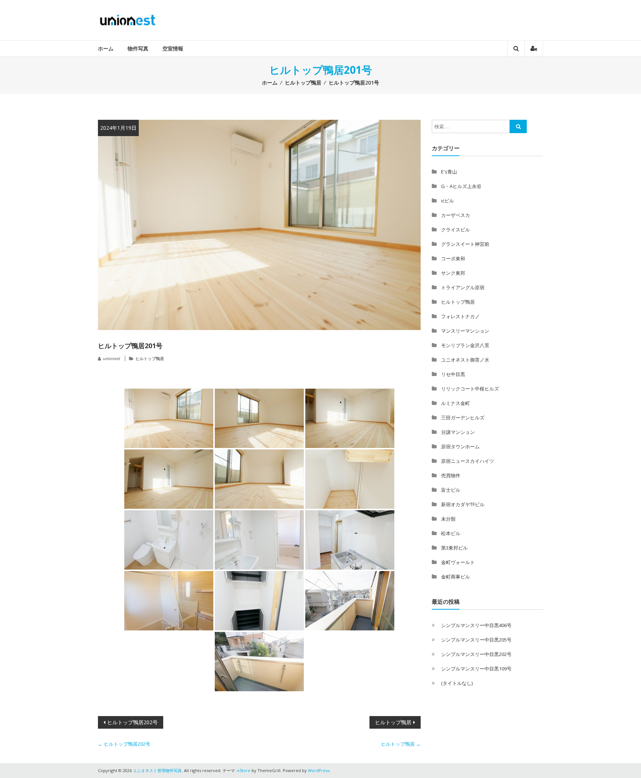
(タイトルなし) (457, 683)
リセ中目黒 (453, 374)
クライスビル (455, 229)
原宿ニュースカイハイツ (467, 461)
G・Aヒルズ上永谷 (461, 186)
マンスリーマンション (465, 330)
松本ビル (450, 533)
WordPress (318, 770)
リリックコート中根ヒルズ (470, 388)
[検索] (518, 126)
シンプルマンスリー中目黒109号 (476, 668)
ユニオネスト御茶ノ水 (465, 359)
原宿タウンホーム (460, 446)
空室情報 (172, 48)
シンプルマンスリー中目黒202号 (476, 654)
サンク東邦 (453, 273)
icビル (447, 200)
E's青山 (449, 171)
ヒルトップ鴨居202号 (132, 722)
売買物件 (450, 475)
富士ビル (450, 490)
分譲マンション (458, 432)
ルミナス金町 (455, 403)
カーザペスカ (455, 215)
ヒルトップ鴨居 (303, 82)
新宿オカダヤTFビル (462, 504)
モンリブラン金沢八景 (465, 345)
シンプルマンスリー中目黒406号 (476, 625)
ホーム (106, 48)
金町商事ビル (455, 576)
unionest (111, 358)
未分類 (448, 518)
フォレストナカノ (460, 316)
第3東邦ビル (454, 547)
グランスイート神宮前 (465, 244)
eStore (243, 770)
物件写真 (138, 48)
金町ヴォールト (458, 562)
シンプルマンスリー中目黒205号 (476, 639)
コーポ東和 (453, 258)
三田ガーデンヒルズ (462, 417)
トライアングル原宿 (462, 287)
